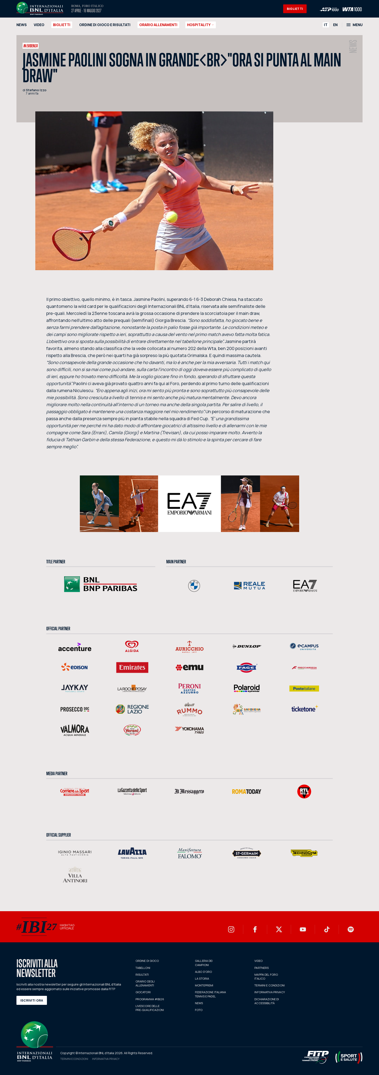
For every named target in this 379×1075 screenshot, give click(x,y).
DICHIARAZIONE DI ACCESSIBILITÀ (266, 1001)
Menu (358, 24)
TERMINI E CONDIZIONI (269, 985)
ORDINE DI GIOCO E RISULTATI (105, 24)
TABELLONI (143, 968)
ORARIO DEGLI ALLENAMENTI (145, 983)
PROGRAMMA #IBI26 (150, 999)
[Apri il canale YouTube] (303, 929)
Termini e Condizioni (74, 1059)
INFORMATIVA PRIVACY (269, 992)
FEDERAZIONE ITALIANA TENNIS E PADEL (210, 994)
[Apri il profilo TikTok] (327, 929)
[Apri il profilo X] (279, 929)
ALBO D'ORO (203, 972)
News (353, 46)
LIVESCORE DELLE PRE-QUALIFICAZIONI (150, 1008)
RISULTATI (142, 975)
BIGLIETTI (295, 9)
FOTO (199, 1010)
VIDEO (39, 24)
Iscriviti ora (31, 1000)
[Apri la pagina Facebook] (255, 929)
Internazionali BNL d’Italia (39, 8)
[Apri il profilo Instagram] (231, 929)
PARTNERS (261, 968)
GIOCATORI (143, 992)
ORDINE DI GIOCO (147, 961)
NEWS (21, 24)
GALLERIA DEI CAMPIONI (204, 963)
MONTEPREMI (204, 985)
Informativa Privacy (106, 1059)
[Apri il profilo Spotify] (351, 929)
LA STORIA (202, 978)
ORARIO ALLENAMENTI (158, 24)
